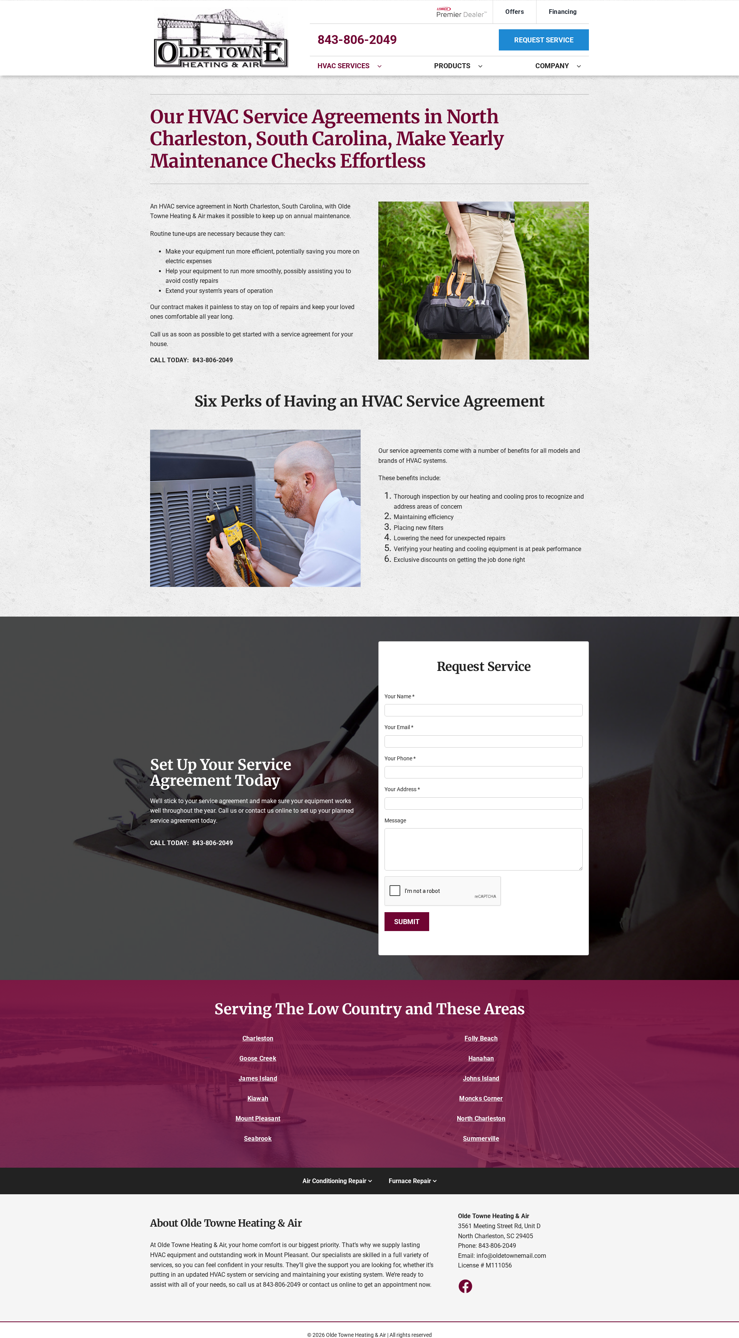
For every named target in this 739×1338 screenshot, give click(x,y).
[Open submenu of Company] (583, 66)
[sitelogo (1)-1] (221, 10)
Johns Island (481, 1078)
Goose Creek (257, 1058)
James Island (258, 1078)
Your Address (402, 789)
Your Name (400, 696)
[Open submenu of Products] (484, 66)
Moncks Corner (481, 1098)
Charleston (257, 1038)
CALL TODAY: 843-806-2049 (191, 360)
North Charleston (481, 1118)
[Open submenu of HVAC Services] (383, 66)
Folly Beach (481, 1038)
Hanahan (481, 1058)
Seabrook (258, 1138)
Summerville (481, 1138)
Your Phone (400, 758)
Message (395, 820)
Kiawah (257, 1098)
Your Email (399, 727)
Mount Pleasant (258, 1118)
